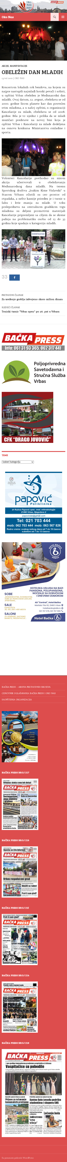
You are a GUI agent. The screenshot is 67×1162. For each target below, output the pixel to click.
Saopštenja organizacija (17, 699)
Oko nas (19, 78)
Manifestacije (18, 66)
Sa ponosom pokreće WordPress (18, 1158)
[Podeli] (14, 278)
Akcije (5, 66)
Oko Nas (8, 17)
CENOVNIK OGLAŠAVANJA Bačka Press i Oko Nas (29, 693)
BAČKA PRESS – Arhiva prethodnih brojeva (26, 687)
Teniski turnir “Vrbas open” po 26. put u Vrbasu (30, 309)
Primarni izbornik (63, 17)
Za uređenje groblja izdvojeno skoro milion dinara (32, 297)
